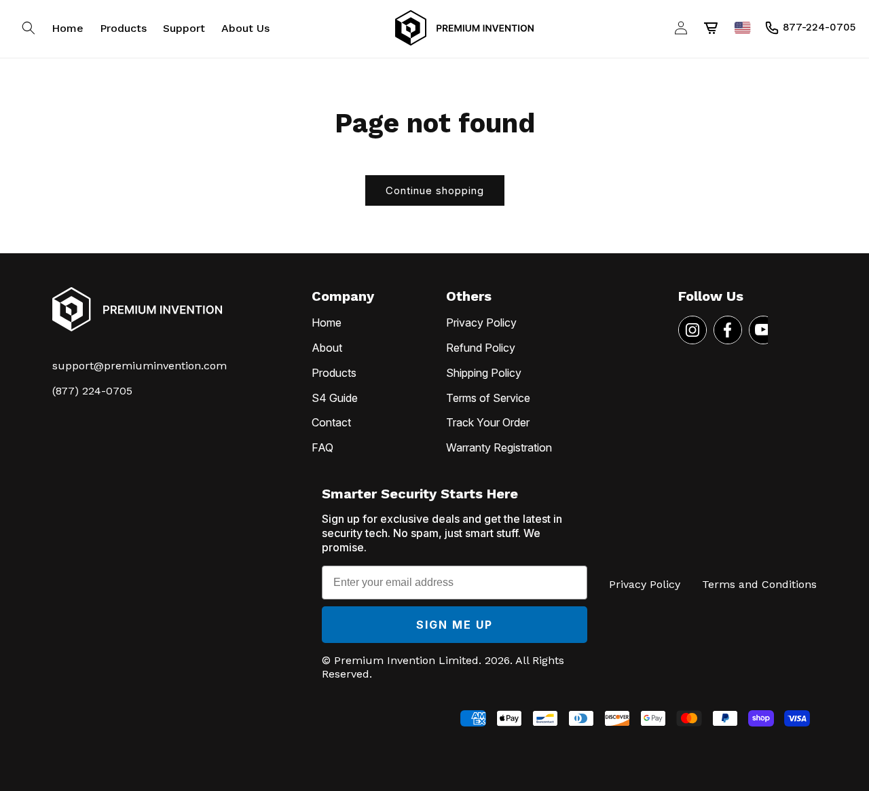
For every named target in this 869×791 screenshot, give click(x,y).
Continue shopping (435, 190)
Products (334, 373)
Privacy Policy (481, 322)
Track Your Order (488, 422)
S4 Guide (335, 398)
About (327, 347)
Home (326, 322)
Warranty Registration (499, 447)
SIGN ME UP (454, 624)
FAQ (322, 447)
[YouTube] (763, 330)
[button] (28, 28)
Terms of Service (488, 398)
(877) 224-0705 (92, 390)
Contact (331, 422)
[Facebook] (728, 330)
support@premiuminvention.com (139, 365)
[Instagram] (692, 330)
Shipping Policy (483, 373)
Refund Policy (480, 347)
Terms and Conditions (759, 584)
